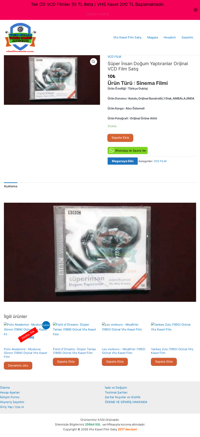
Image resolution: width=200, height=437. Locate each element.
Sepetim (187, 37)
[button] (93, 61)
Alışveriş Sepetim (12, 402)
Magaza (152, 37)
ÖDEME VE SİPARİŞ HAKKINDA (126, 402)
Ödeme (5, 387)
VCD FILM (114, 57)
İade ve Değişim (116, 387)
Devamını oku (18, 365)
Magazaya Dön (122, 161)
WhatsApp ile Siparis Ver (130, 150)
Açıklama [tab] (10, 186)
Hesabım (170, 37)
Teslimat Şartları (116, 392)
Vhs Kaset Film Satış (127, 37)
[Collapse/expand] (195, 9)
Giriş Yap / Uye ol (12, 407)
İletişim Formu (10, 397)
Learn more (97, 13)
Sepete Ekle (120, 137)
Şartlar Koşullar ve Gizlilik (122, 397)
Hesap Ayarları (10, 392)
